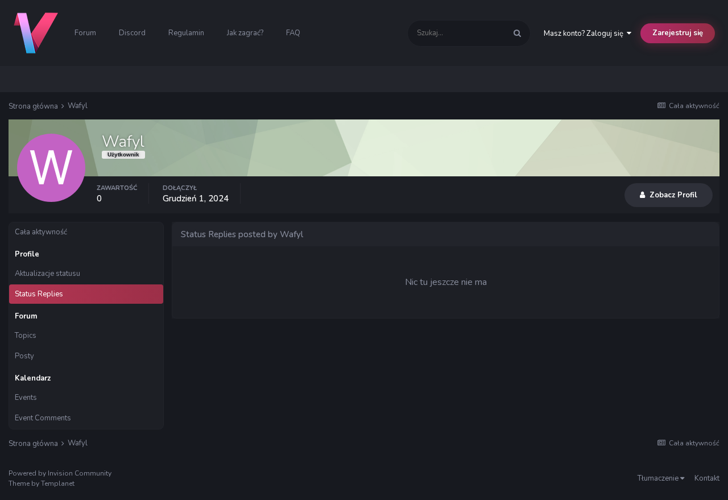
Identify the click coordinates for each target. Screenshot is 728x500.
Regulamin (186, 33)
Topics (25, 335)
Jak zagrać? (245, 33)
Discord (132, 33)
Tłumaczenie (659, 478)
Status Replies (39, 294)
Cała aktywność (41, 232)
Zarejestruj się (677, 33)
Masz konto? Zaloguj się (585, 33)
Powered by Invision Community (60, 473)
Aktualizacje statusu (47, 273)
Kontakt (706, 478)
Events (26, 397)
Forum (85, 33)
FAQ (293, 33)
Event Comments (43, 418)
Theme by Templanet (42, 483)
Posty (24, 356)
